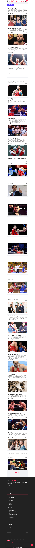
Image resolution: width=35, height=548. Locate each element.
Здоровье (11, 503)
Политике (23, 545)
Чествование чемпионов (12, 295)
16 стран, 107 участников (12, 275)
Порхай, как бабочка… (12, 374)
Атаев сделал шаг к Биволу (13, 47)
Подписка (11, 527)
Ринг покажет (10, 432)
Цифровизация (12, 513)
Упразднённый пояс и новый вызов (14, 28)
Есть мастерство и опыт (12, 452)
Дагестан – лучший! (11, 315)
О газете (10, 524)
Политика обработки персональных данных (15, 542)
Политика (11, 500)
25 (14, 539)
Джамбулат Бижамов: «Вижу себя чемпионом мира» (17, 237)
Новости (10, 496)
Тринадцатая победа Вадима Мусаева (15, 394)
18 (14, 538)
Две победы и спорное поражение (14, 413)
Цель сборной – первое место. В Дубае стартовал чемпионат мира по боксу (17, 159)
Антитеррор (11, 517)
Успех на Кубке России (12, 98)
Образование (11, 501)
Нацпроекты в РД (12, 511)
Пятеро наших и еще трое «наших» (14, 335)
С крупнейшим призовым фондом (14, 354)
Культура (10, 504)
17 (11, 538)
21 (23, 538)
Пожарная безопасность (13, 514)
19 (17, 538)
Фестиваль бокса (11, 178)
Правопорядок (12, 497)
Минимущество (12, 510)
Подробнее (9, 487)
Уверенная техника (11, 78)
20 (20, 538)
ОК (32, 544)
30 (8, 540)
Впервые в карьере (11, 118)
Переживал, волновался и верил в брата (15, 67)
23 (8, 539)
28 (23, 539)
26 (17, 539)
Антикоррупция (12, 515)
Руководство (11, 525)
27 (20, 539)
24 (11, 539)
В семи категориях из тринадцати (14, 256)
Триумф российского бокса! (13, 138)
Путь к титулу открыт (12, 8)
